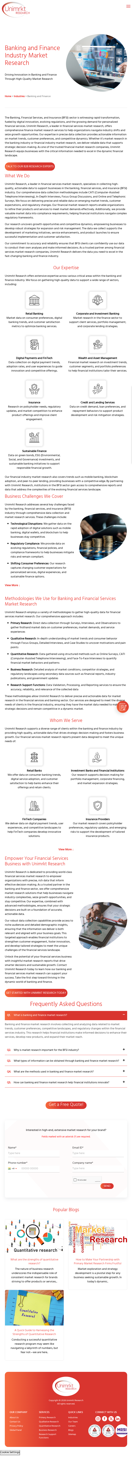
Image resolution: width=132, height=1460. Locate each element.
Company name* (82, 1163)
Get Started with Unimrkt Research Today (36, 993)
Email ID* (77, 1148)
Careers (71, 1426)
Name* (12, 1148)
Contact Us (15, 1422)
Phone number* (17, 1163)
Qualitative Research (49, 1422)
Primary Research (47, 1418)
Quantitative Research (49, 1426)
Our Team (73, 1422)
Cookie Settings (10, 1452)
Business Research (48, 1430)
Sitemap (72, 1434)
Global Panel (16, 1430)
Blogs (71, 1430)
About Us (14, 1418)
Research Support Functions (47, 1436)
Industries (19, 96)
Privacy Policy (16, 1426)
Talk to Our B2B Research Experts (30, 167)
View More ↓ (12, 585)
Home (8, 96)
